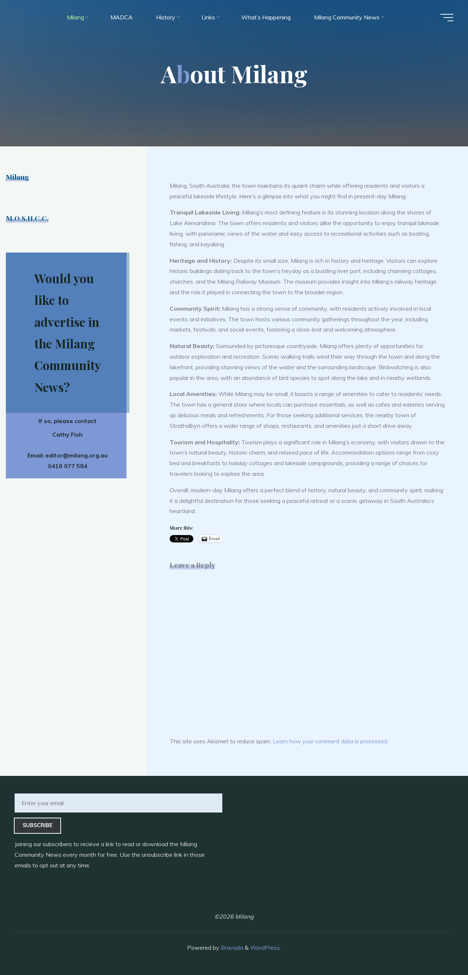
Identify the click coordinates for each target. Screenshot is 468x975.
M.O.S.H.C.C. (27, 218)
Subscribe (38, 825)
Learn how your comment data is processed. (330, 741)
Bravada (231, 947)
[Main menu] (446, 17)
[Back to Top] (439, 946)
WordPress (265, 947)
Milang (17, 177)
